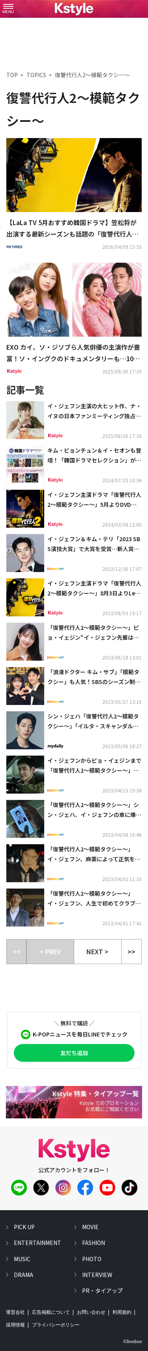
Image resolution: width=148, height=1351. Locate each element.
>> (131, 951)
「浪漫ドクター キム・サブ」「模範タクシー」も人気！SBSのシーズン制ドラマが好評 (94, 677)
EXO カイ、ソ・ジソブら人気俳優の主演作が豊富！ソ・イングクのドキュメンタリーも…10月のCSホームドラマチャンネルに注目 (73, 353)
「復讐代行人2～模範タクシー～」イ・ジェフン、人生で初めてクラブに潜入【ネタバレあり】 (94, 898)
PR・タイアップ (102, 1290)
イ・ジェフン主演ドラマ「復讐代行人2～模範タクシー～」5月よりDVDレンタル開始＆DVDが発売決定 (94, 500)
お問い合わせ (91, 1312)
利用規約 (121, 1312)
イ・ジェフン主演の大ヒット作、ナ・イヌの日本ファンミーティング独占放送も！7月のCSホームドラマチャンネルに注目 (94, 411)
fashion (93, 1243)
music (22, 1259)
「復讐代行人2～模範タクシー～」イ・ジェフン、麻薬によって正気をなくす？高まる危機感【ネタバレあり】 (94, 854)
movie (90, 1227)
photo (91, 1259)
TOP (12, 75)
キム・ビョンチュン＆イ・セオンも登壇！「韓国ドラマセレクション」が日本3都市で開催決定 (94, 455)
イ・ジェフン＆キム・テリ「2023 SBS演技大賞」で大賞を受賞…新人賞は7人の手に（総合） (93, 544)
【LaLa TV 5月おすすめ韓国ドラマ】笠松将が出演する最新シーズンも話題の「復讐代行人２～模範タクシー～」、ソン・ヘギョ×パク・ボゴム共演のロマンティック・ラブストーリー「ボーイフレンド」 (72, 229)
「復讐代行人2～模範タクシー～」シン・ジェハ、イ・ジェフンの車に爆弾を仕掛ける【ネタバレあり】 (94, 810)
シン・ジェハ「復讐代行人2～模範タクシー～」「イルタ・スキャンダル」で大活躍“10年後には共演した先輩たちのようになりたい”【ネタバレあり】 (94, 721)
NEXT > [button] (97, 951)
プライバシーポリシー (55, 1325)
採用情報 (15, 1325)
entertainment (37, 1243)
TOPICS (36, 75)
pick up (24, 1227)
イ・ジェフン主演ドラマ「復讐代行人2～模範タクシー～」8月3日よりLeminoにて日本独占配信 (94, 588)
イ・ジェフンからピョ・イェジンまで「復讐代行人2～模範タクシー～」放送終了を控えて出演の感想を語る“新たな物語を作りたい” (94, 765)
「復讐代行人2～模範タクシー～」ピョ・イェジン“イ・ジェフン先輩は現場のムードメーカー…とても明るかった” (94, 632)
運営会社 (15, 1312)
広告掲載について (51, 1312)
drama (23, 1275)
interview (97, 1275)
